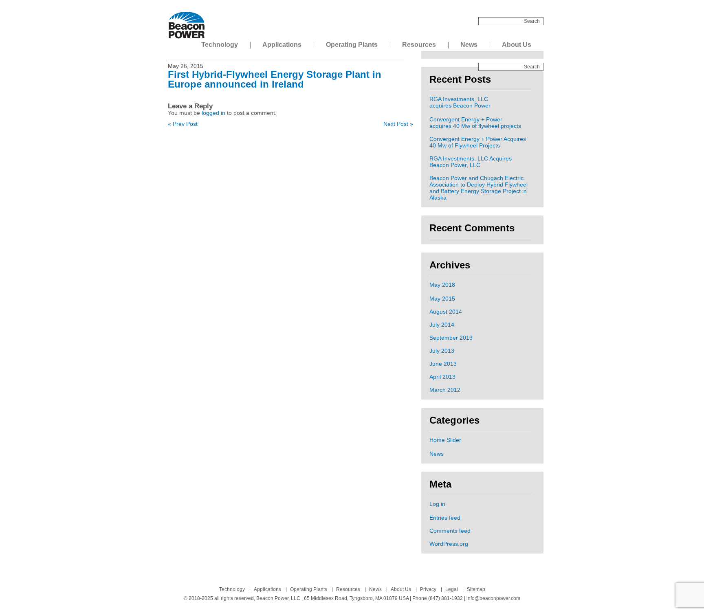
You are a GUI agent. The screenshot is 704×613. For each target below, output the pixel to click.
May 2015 (442, 298)
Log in (437, 504)
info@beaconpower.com (493, 598)
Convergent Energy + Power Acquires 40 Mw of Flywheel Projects (477, 142)
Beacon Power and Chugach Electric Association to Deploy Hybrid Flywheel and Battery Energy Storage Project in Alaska (478, 188)
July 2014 (441, 324)
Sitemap (476, 589)
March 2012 (444, 390)
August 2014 (445, 311)
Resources (419, 44)
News (468, 44)
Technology (219, 44)
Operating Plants (352, 44)
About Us (516, 44)
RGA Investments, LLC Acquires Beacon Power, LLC (470, 161)
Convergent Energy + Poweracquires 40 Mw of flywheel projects (475, 122)
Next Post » (398, 124)
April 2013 (442, 377)
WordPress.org (448, 543)
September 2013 (451, 337)
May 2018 (442, 284)
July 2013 (441, 350)
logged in (213, 113)
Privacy (428, 589)
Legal (451, 589)
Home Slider (445, 440)
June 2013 (443, 363)
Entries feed (444, 517)
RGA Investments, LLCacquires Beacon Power (460, 102)
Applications (281, 44)
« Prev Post (183, 124)
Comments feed (450, 530)
